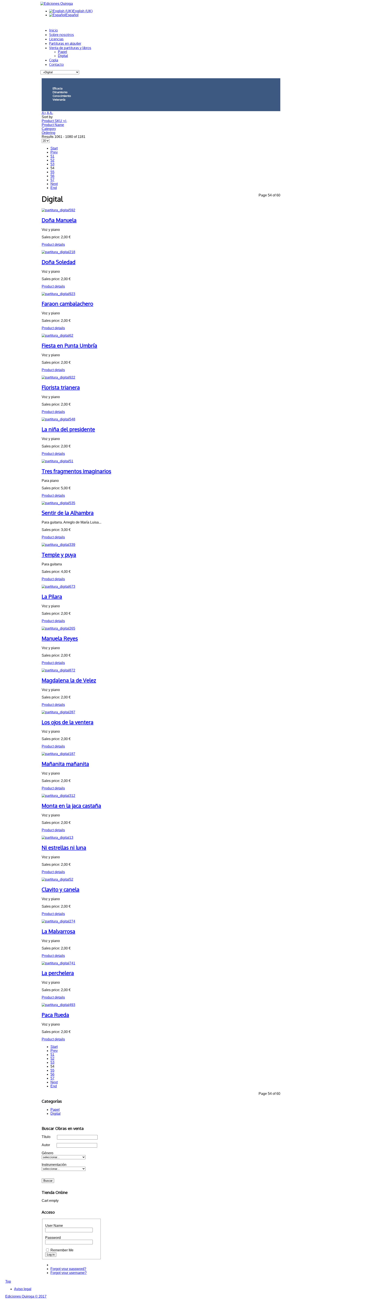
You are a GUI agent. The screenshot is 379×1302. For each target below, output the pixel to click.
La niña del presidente (68, 429)
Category (49, 129)
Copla (53, 60)
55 (52, 172)
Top (8, 1281)
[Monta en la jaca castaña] (58, 796)
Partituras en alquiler (65, 43)
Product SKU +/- (54, 121)
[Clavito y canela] (57, 879)
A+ (44, 113)
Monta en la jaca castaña (71, 805)
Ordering (48, 133)
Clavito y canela (60, 889)
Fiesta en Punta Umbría (69, 345)
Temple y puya (59, 554)
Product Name (53, 125)
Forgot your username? (68, 1273)
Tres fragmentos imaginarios (76, 471)
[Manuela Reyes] (58, 628)
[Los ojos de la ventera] (58, 712)
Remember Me (61, 1250)
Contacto (56, 64)
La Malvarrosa (58, 931)
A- (51, 113)
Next (54, 184)
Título (46, 1137)
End (53, 188)
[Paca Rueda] (58, 1005)
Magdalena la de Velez (69, 680)
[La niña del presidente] (58, 419)
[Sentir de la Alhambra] (58, 503)
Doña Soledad (58, 261)
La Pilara (52, 596)
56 (52, 176)
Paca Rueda (55, 1014)
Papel (62, 52)
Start (54, 148)
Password (53, 1238)
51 (52, 156)
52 (52, 160)
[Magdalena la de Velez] (58, 670)
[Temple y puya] (58, 545)
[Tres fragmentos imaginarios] (57, 461)
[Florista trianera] (58, 377)
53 (52, 164)
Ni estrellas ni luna (64, 847)
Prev (54, 152)
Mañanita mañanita (65, 763)
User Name (54, 1225)
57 (52, 180)
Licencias (56, 39)
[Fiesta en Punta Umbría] (57, 335)
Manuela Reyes (60, 638)
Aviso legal (22, 1289)
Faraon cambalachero (67, 303)
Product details (53, 244)
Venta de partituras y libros (70, 48)
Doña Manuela (59, 220)
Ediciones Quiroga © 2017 (25, 1296)
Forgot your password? (68, 1269)
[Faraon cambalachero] (58, 294)
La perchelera (58, 972)
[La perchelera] (58, 963)
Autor (46, 1145)
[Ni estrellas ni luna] (57, 837)
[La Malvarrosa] (58, 921)
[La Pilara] (58, 586)
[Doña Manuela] (58, 210)
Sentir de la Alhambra (68, 512)
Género (47, 1153)
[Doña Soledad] (58, 252)
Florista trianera (61, 387)
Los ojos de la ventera (67, 722)
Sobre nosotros (61, 34)
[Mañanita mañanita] (58, 754)
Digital (63, 56)
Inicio (53, 30)
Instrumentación (54, 1165)
